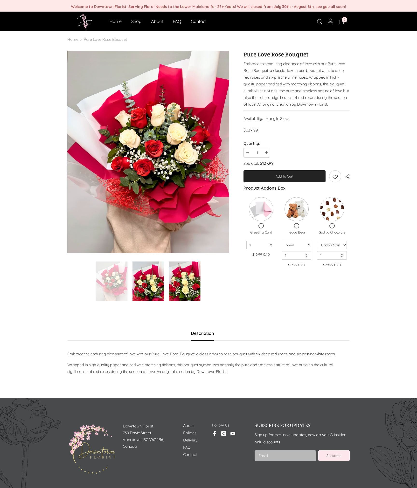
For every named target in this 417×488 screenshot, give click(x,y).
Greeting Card (261, 232)
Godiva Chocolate (332, 232)
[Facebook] (214, 433)
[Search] (319, 21)
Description (202, 333)
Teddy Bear (296, 232)
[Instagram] (223, 433)
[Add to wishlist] (335, 176)
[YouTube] (232, 433)
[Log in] (330, 21)
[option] (148, 152)
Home (72, 39)
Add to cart (284, 176)
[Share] (345, 176)
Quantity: (251, 143)
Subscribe (334, 456)
